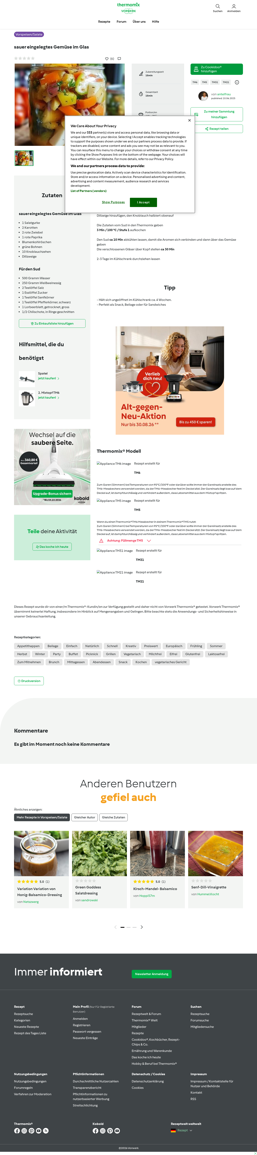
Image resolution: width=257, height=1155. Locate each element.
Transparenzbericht (87, 1088)
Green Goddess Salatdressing (88, 890)
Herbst (22, 654)
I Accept (143, 202)
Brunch (54, 662)
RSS (193, 1099)
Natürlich (92, 646)
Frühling (196, 646)
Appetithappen (28, 646)
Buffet (73, 654)
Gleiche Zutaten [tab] (113, 817)
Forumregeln (23, 1088)
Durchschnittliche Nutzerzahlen (96, 1081)
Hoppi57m (147, 896)
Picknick (92, 654)
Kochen (141, 662)
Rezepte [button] (104, 21)
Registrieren (81, 1025)
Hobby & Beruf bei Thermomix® (154, 1064)
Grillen (111, 654)
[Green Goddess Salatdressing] (99, 853)
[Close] (189, 120)
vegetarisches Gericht (171, 662)
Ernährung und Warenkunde (152, 1051)
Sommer (216, 646)
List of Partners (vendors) (89, 191)
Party (57, 654)
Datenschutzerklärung (148, 1081)
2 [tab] (128, 927)
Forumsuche (200, 1020)
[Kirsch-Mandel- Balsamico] (157, 853)
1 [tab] (122, 927)
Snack (123, 662)
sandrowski (89, 900)
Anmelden (80, 1019)
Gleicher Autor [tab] (84, 817)
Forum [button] (121, 21)
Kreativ (131, 646)
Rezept (19, 1007)
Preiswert (151, 646)
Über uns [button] (139, 21)
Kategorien (22, 1020)
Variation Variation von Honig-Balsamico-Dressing (39, 892)
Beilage (53, 646)
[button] (217, 8)
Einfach (71, 646)
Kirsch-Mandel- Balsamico (155, 889)
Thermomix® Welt (145, 1020)
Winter (40, 654)
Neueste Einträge (85, 1038)
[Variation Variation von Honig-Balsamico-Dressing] (41, 853)
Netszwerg (31, 902)
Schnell (112, 646)
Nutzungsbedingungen (30, 1081)
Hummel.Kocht (208, 894)
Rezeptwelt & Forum (146, 1014)
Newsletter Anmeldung (151, 974)
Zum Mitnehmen (29, 662)
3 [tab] (135, 927)
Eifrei (173, 654)
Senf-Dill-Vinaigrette (208, 887)
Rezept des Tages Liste (30, 1033)
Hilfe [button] (155, 21)
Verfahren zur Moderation (32, 1094)
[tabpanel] (128, 881)
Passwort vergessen (87, 1031)
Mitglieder (139, 1027)
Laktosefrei (216, 654)
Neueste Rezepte (26, 1027)
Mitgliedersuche (202, 1027)
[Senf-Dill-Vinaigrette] (215, 853)
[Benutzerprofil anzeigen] (203, 96)
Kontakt (196, 1092)
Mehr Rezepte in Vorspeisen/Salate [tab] (42, 817)
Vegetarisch (132, 654)
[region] (130, 164)
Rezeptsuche (23, 1014)
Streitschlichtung (85, 1105)
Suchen (196, 1007)
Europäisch (174, 646)
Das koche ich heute (146, 1057)
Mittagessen (76, 662)
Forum (136, 1007)
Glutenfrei (192, 654)
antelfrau (224, 94)
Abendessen (102, 662)
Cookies (138, 1088)
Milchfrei (155, 654)
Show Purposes (113, 202)
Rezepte (138, 1033)
